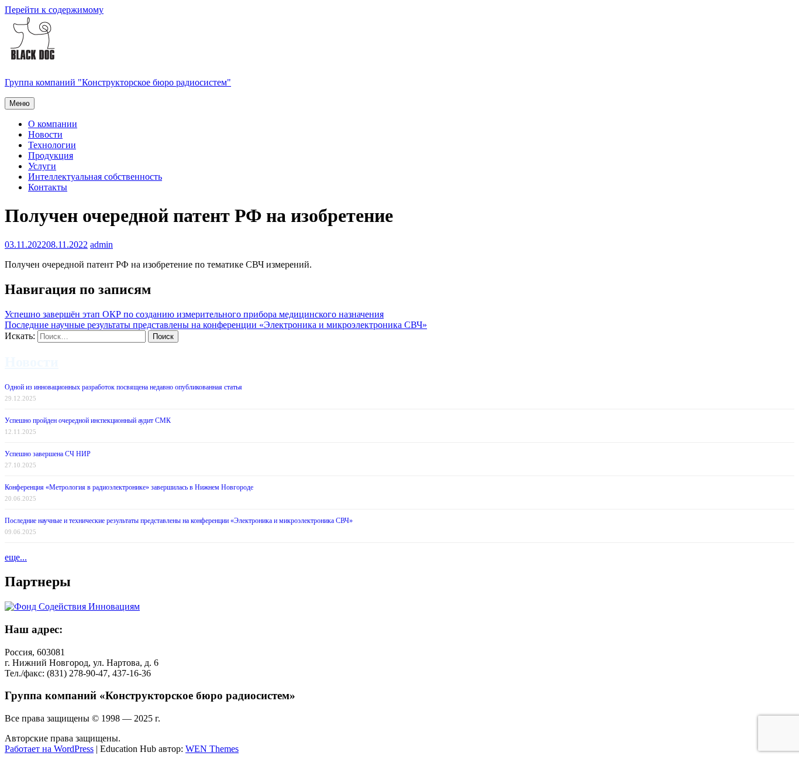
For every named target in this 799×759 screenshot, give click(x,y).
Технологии (52, 145)
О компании (52, 124)
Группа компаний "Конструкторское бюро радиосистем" (118, 82)
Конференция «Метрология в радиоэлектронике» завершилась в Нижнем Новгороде (129, 487)
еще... (16, 557)
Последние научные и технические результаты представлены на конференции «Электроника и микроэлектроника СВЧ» (179, 521)
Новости (45, 134)
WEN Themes (212, 749)
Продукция (50, 155)
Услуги (42, 166)
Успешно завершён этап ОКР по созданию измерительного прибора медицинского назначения (194, 314)
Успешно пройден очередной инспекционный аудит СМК (88, 420)
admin (101, 244)
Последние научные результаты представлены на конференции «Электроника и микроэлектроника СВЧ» (216, 325)
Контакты (47, 187)
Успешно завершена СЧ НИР (48, 454)
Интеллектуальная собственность (95, 177)
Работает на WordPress (49, 749)
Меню (19, 103)
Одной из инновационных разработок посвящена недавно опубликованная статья (123, 387)
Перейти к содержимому (54, 10)
